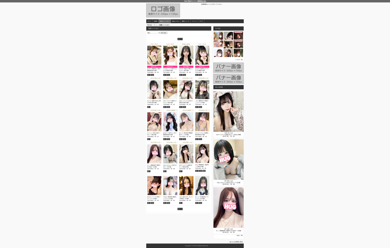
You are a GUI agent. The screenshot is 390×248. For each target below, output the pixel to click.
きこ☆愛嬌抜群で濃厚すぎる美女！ (226, 230)
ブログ (201, 21)
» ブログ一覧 (239, 59)
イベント (194, 21)
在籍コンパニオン (165, 21)
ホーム (149, 21)
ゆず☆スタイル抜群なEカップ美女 (226, 134)
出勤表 (155, 21)
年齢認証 (149, 25)
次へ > (180, 39)
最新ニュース (185, 21)
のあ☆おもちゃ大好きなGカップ (226, 182)
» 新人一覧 (239, 235)
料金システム (175, 21)
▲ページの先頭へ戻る (236, 241)
